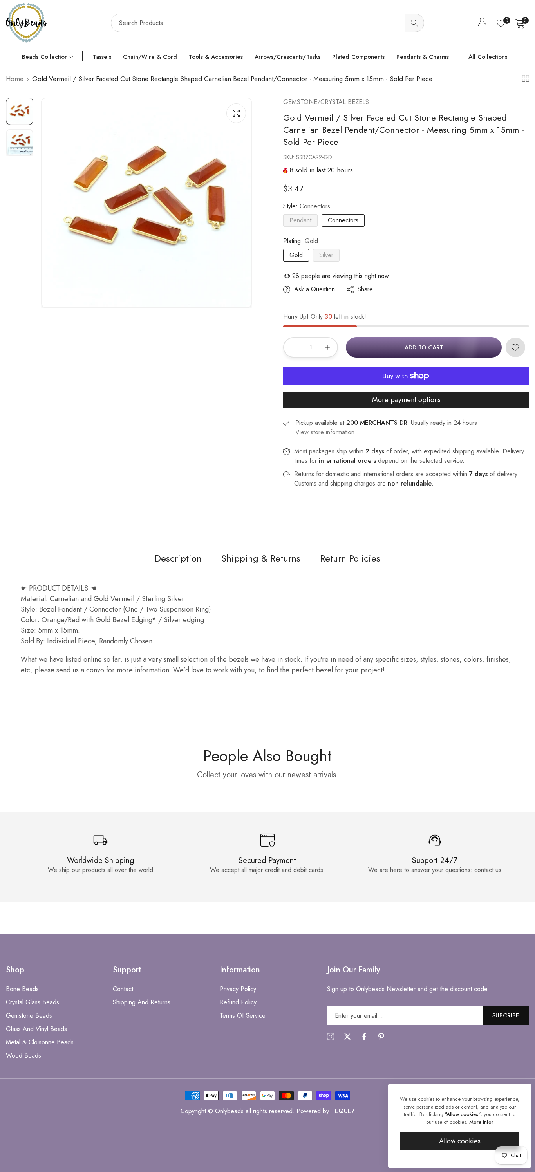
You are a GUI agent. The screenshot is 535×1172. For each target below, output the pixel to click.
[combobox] (267, 23)
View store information (324, 432)
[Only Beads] (54, 23)
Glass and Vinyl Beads (36, 1028)
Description (178, 558)
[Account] (482, 23)
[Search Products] (414, 23)
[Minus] (294, 347)
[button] (515, 347)
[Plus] (327, 347)
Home (14, 78)
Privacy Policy (238, 988)
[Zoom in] (236, 113)
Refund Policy (238, 1002)
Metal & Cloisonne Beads (40, 1042)
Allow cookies (460, 1141)
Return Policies (350, 558)
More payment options (406, 400)
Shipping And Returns (141, 1002)
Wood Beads (23, 1055)
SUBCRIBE (505, 1015)
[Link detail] (330, 1037)
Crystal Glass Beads (32, 1002)
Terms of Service (243, 1015)
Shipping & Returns (260, 558)
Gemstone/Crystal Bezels (326, 102)
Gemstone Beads (29, 1015)
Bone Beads (22, 988)
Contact (123, 988)
